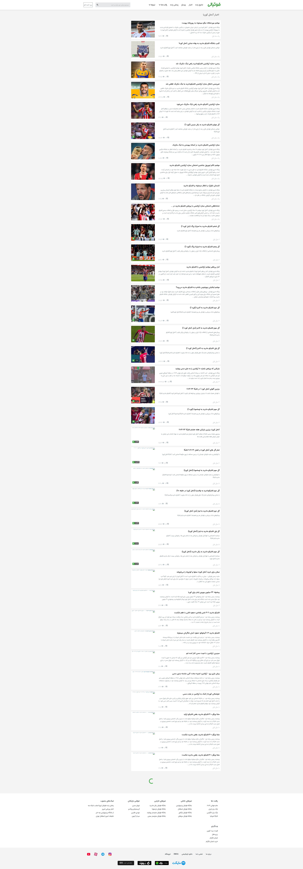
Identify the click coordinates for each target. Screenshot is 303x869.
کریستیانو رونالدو (134, 809)
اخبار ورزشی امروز (108, 809)
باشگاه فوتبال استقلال (185, 809)
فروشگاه (167, 854)
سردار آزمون (136, 816)
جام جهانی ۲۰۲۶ (212, 805)
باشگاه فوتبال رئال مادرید (157, 805)
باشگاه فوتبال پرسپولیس (184, 805)
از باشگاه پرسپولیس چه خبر (105, 812)
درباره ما (208, 854)
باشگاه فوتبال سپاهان (185, 816)
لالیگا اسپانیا (214, 816)
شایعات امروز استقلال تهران (105, 816)
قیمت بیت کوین (212, 831)
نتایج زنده (199, 4)
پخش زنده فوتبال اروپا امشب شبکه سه (101, 805)
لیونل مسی (136, 805)
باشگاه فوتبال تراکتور (185, 812)
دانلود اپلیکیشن (187, 854)
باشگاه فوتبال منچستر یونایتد (156, 812)
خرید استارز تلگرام (212, 841)
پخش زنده (174, 4)
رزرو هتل (215, 834)
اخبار (190, 4)
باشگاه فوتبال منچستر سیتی (157, 816)
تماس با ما (199, 854)
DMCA (176, 854)
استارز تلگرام (214, 838)
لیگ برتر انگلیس (212, 812)
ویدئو (183, 4)
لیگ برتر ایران (213, 809)
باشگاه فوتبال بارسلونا (159, 809)
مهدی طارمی (135, 812)
